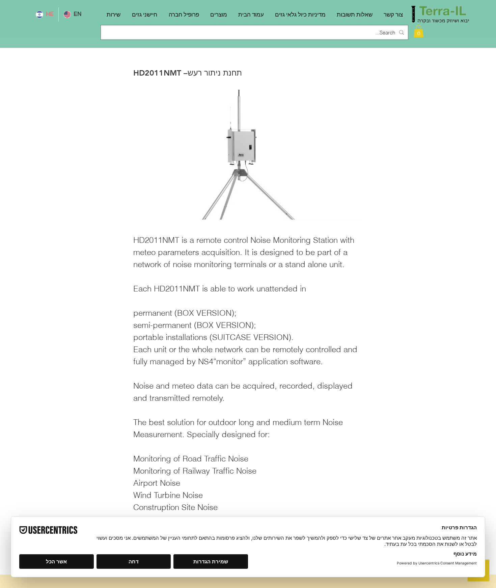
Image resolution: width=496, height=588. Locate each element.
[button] (418, 31)
